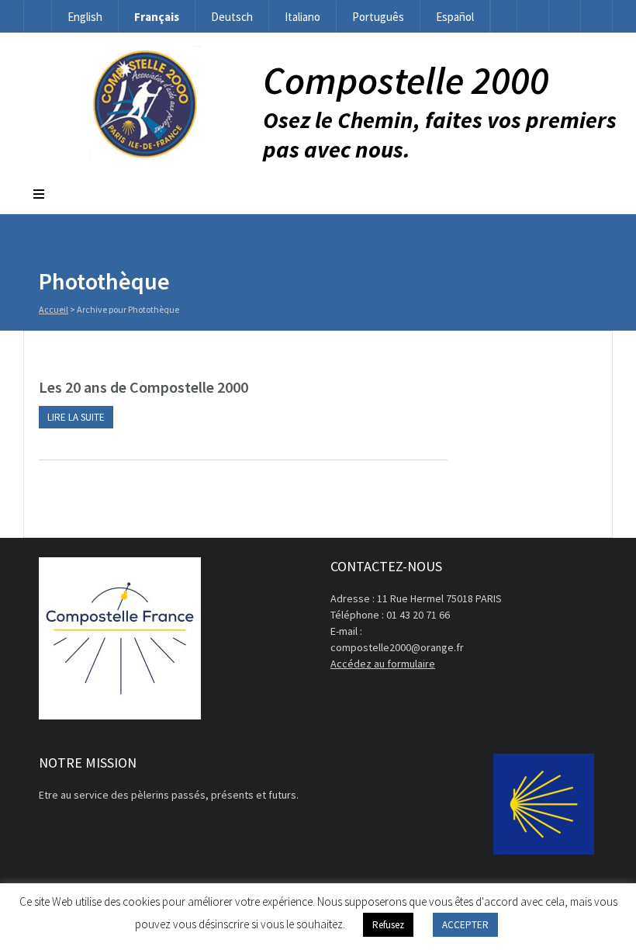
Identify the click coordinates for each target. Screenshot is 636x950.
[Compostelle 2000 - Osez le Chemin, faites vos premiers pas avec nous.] (143, 157)
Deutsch (232, 16)
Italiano (302, 16)
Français (156, 16)
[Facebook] (532, 17)
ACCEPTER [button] (465, 924)
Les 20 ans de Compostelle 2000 (143, 387)
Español (455, 16)
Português (378, 16)
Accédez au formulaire (382, 664)
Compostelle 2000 (406, 80)
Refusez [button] (388, 924)
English (84, 16)
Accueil (53, 309)
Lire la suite (76, 417)
